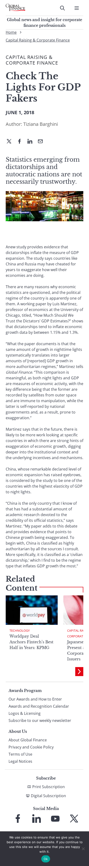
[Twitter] (11, 142)
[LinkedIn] (32, 142)
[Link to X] (74, 818)
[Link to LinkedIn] (36, 818)
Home (11, 32)
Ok (46, 859)
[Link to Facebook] (18, 818)
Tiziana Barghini (40, 124)
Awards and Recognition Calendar (39, 706)
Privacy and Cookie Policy (31, 747)
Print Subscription (48, 786)
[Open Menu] (77, 8)
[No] (83, 848)
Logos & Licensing (25, 713)
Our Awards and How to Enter (35, 699)
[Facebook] (21, 142)
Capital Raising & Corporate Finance (38, 40)
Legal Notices (20, 761)
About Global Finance (28, 740)
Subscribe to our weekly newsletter (40, 720)
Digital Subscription (48, 795)
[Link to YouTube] (55, 818)
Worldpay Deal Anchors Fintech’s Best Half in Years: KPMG (31, 642)
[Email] (42, 141)
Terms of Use (20, 754)
